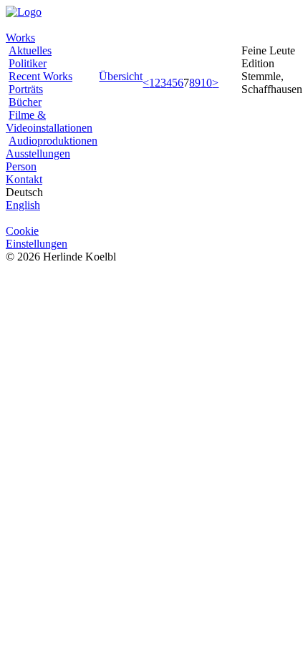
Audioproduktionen (53, 141)
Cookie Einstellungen (36, 237)
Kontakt (24, 179)
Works (20, 37)
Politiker (28, 63)
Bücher (25, 102)
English (23, 205)
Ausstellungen (38, 153)
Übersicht (121, 76)
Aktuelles (30, 50)
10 (206, 83)
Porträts (26, 89)
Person (21, 166)
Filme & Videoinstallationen (49, 121)
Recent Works (40, 76)
